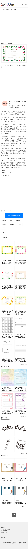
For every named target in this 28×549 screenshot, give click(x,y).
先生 (3, 227)
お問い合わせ (4, 532)
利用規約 (3, 527)
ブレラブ (3, 536)
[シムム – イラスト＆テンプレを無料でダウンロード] (7, 3)
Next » (23, 232)
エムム (2, 535)
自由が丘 (3, 537)
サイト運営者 (4, 530)
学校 (11, 220)
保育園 (12, 224)
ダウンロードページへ (14, 215)
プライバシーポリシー (6, 529)
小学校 (18, 220)
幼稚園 (4, 224)
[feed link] (14, 515)
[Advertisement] (14, 26)
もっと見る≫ (23, 364)
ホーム (2, 526)
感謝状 (4, 220)
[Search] (22, 4)
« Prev (4, 232)
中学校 (19, 224)
